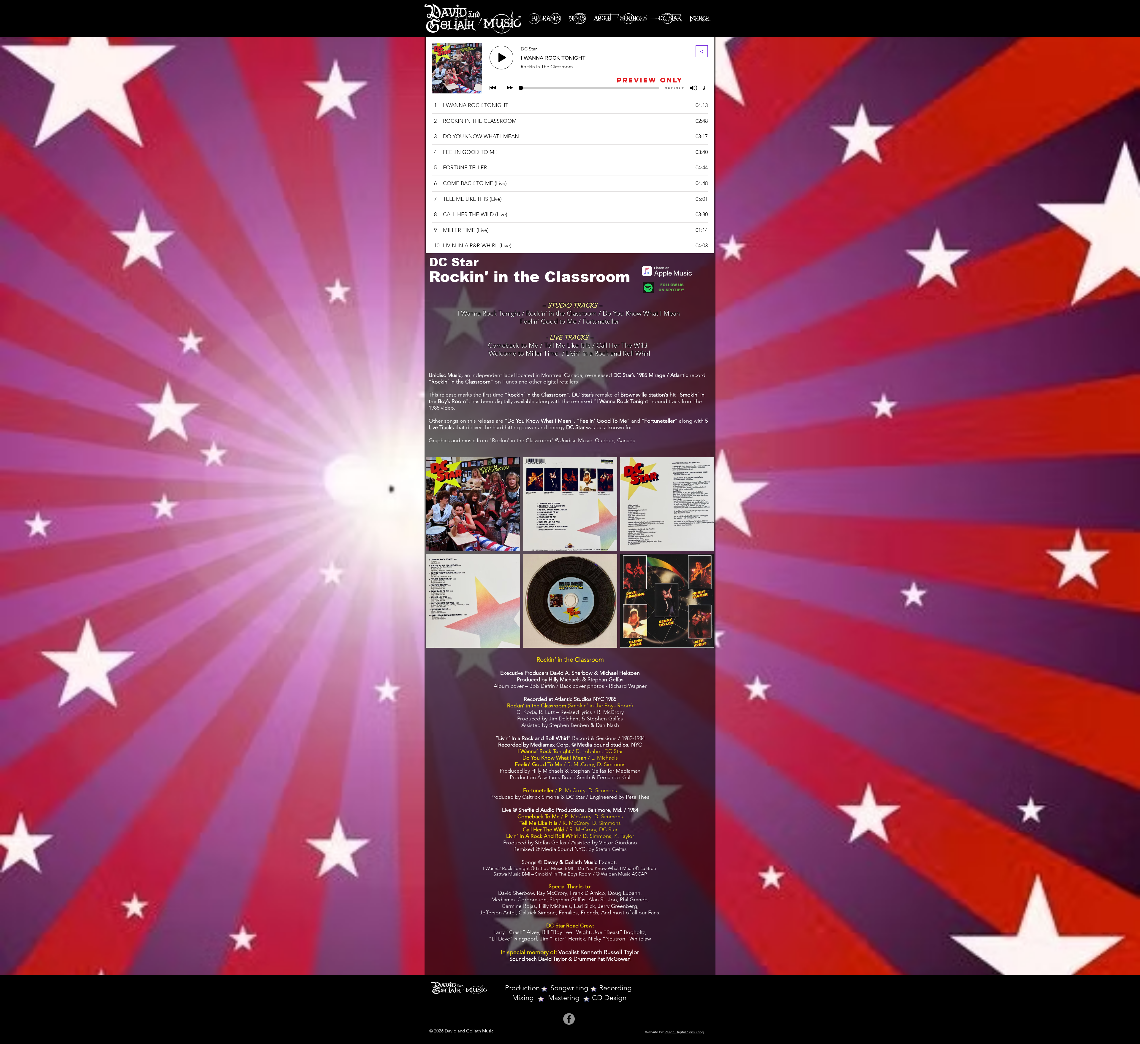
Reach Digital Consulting (684, 1032)
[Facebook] (569, 1019)
